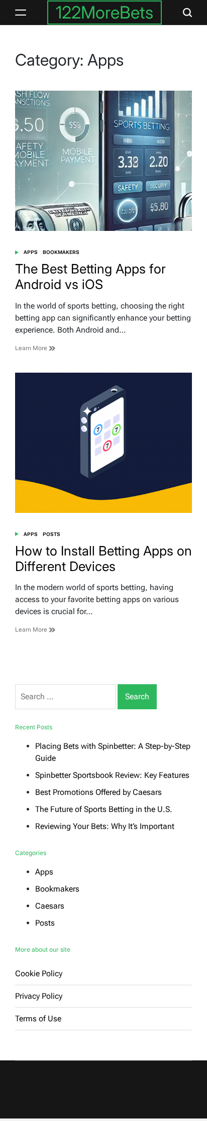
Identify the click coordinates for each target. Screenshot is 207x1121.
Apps (31, 252)
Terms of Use (38, 1018)
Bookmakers (61, 252)
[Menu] (20, 12)
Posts (51, 534)
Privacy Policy (38, 996)
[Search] (187, 12)
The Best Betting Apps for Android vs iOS (90, 276)
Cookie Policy (38, 973)
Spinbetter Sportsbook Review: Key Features (112, 775)
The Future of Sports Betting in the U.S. (103, 809)
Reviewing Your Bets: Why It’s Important (104, 826)
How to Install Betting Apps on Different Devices (103, 558)
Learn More (32, 348)
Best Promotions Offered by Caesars (98, 792)
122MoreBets (104, 12)
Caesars (49, 906)
